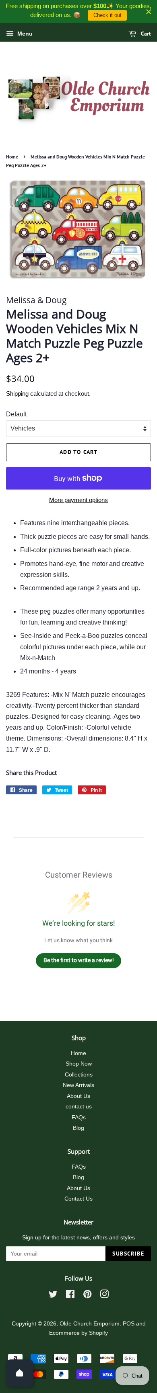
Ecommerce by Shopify (78, 1333)
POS (128, 1324)
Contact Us (78, 1199)
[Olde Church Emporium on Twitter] (53, 1296)
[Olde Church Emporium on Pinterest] (87, 1296)
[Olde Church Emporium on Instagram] (104, 1296)
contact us (79, 1107)
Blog (78, 1128)
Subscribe (128, 1253)
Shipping (17, 393)
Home (12, 157)
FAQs (79, 1117)
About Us (78, 1096)
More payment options (78, 499)
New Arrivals (78, 1085)
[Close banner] (148, 11)
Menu (24, 33)
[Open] (19, 1373)
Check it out (107, 15)
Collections (79, 1075)
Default (16, 414)
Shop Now (79, 1064)
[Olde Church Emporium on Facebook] (70, 1296)
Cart (145, 33)
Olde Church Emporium (90, 1324)
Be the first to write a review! (78, 960)
